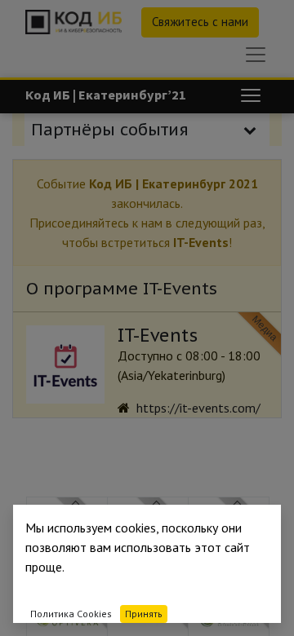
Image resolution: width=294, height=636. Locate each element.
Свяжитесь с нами (200, 21)
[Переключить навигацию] (251, 95)
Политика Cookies (71, 613)
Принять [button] (144, 613)
